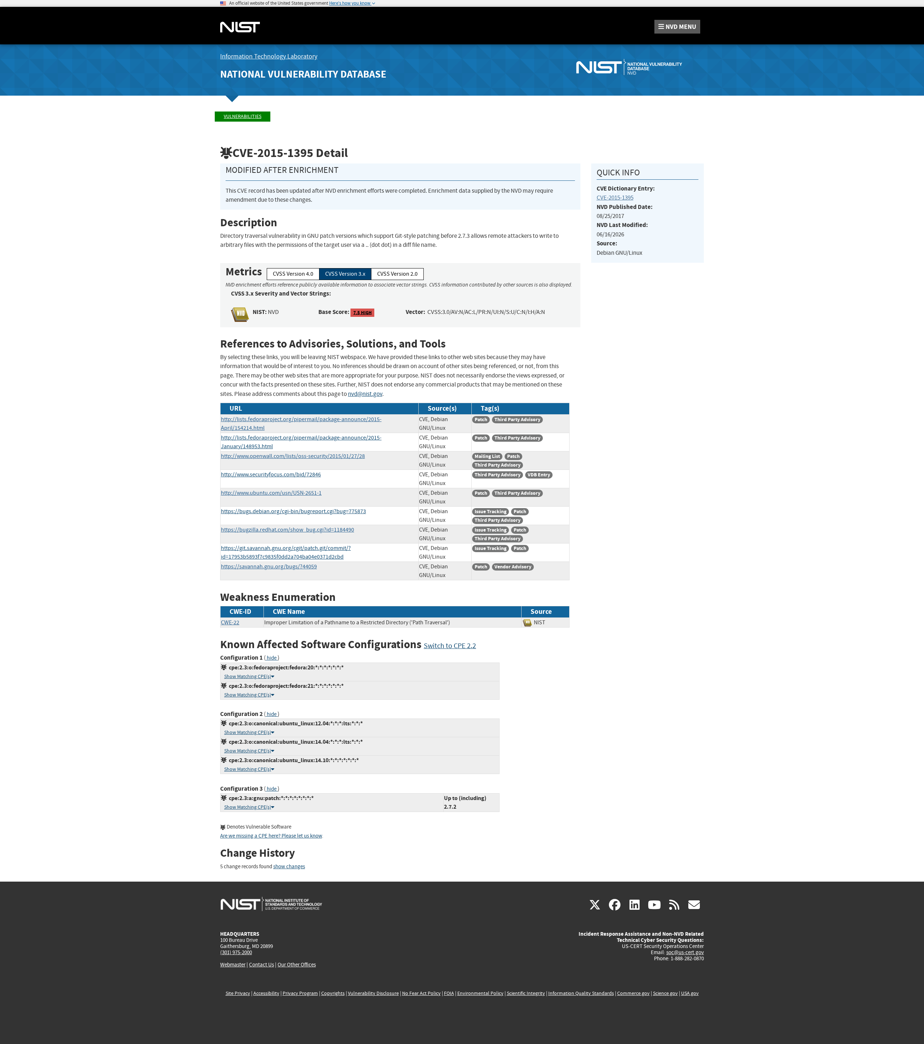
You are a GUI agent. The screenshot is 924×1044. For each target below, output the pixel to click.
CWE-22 (230, 622)
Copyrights (333, 993)
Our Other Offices (297, 965)
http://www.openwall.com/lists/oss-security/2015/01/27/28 (293, 456)
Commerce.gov (633, 993)
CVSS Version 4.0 (293, 274)
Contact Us (261, 964)
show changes (289, 866)
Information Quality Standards (581, 993)
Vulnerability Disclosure (373, 993)
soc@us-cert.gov (685, 952)
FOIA (449, 993)
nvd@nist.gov (365, 394)
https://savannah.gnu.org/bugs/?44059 (269, 566)
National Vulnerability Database (303, 74)
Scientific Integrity (526, 993)
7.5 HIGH (362, 312)
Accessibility (266, 993)
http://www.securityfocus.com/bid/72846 (271, 474)
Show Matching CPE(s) (247, 676)
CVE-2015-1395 (615, 197)
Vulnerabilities (242, 116)
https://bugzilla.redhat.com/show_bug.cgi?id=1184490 (287, 529)
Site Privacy (238, 993)
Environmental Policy (480, 993)
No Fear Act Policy (421, 993)
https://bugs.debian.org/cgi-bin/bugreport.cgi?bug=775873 (293, 511)
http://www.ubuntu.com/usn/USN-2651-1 (271, 493)
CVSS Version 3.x (345, 274)
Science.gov (665, 993)
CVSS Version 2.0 (397, 274)
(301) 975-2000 (236, 952)
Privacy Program (300, 993)
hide (272, 658)
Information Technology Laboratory (268, 56)
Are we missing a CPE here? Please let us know (271, 836)
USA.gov (690, 993)
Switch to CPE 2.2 (450, 645)
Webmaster (232, 964)
